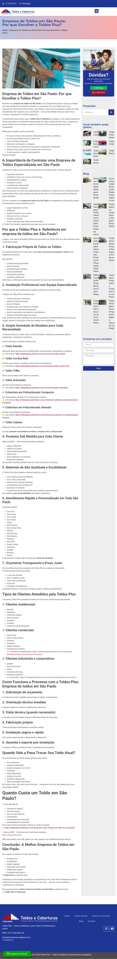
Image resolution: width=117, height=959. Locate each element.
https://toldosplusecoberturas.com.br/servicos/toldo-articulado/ (41, 388)
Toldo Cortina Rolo (97, 153)
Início (4, 30)
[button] (96, 11)
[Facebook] (112, 928)
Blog (81, 921)
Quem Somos (81, 916)
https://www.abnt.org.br (11, 835)
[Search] (111, 112)
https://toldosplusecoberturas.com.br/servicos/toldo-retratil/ (40, 354)
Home (67, 916)
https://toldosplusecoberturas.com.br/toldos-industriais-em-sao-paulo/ (48, 677)
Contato (91, 921)
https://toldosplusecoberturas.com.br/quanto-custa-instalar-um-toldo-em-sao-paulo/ (40, 828)
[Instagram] (106, 928)
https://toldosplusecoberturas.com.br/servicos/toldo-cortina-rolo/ (42, 366)
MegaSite (87, 955)
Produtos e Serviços (101, 916)
